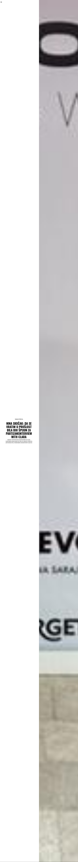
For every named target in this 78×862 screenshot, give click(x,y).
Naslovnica (19, 419)
